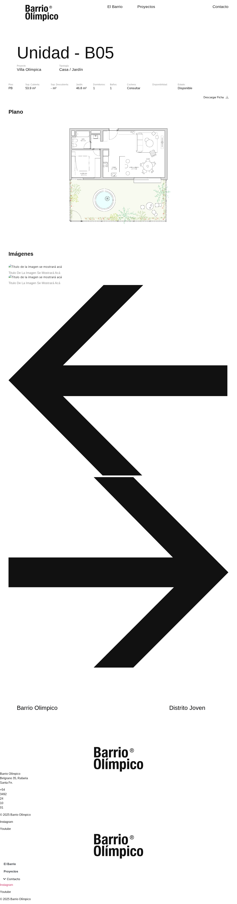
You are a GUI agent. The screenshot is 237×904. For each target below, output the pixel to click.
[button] (118, 381)
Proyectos (146, 7)
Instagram (6, 884)
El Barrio (115, 7)
